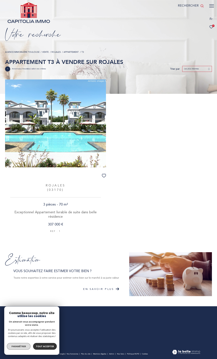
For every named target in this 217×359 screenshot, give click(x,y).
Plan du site (86, 354)
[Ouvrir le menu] (211, 6)
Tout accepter (45, 346)
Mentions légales (100, 354)
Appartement (71, 52)
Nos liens (121, 354)
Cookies (145, 354)
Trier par (175, 68)
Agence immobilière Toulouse (22, 52)
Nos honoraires (72, 354)
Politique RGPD (133, 354)
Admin (112, 354)
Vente (45, 52)
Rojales (56, 52)
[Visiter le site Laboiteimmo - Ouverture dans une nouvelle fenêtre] (186, 352)
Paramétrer (19, 346)
